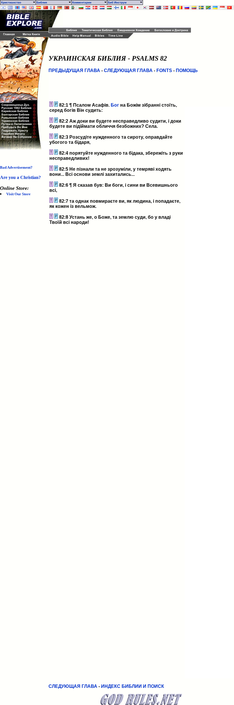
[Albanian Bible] (66, 7)
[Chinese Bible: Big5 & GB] (45, 7)
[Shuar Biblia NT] (194, 7)
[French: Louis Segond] (52, 7)
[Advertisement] (130, 18)
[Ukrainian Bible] (215, 7)
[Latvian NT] (151, 7)
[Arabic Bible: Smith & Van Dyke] (74, 7)
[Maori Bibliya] (158, 7)
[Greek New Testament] (10, 7)
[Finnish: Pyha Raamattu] (116, 7)
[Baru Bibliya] (130, 7)
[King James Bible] (31, 7)
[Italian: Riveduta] (123, 7)
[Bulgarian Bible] (81, 7)
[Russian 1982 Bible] (187, 7)
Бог (115, 105)
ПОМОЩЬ (187, 70)
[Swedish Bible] (201, 7)
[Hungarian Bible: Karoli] (109, 7)
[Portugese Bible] (173, 7)
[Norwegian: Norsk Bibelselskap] (166, 7)
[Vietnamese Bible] (229, 7)
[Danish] (95, 7)
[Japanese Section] (137, 7)
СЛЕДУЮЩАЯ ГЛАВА (128, 70)
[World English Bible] (24, 7)
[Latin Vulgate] (17, 7)
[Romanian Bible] (180, 7)
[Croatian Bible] (88, 7)
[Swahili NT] (208, 7)
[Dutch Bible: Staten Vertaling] (102, 7)
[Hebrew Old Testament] (3, 7)
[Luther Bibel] (59, 7)
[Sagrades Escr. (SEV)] (38, 7)
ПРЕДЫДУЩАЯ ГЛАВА (74, 70)
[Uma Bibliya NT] (222, 7)
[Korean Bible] (144, 7)
